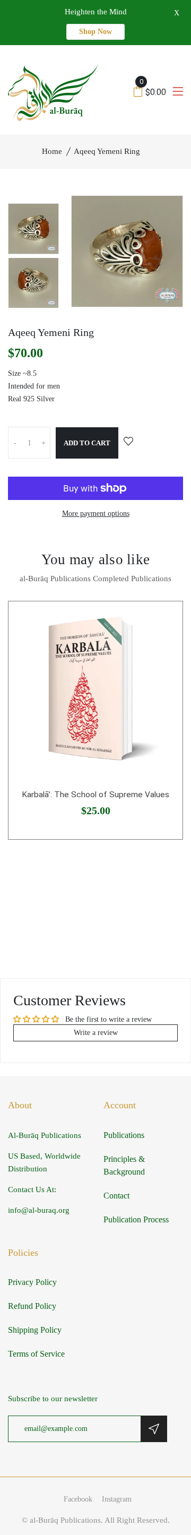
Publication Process (136, 1219)
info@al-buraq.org (39, 1210)
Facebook (78, 1499)
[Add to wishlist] (128, 442)
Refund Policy (32, 1305)
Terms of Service (36, 1353)
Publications (123, 1135)
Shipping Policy (35, 1329)
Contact (116, 1195)
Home (52, 151)
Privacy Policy (32, 1282)
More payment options (95, 514)
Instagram (117, 1499)
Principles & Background (124, 1165)
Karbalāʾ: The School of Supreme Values (95, 794)
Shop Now (95, 32)
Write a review (96, 1033)
